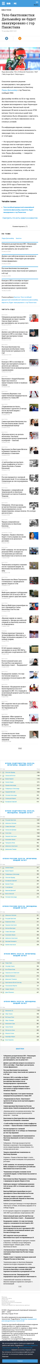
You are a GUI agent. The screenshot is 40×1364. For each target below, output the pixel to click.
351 (38, 877)
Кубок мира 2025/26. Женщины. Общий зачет (20, 1002)
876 (38, 976)
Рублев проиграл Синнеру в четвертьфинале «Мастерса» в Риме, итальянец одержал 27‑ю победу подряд (19, 1206)
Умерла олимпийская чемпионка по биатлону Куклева (16, 1153)
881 (38, 1023)
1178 (38, 779)
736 (38, 982)
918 (38, 972)
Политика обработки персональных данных (16, 1305)
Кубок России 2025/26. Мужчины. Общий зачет (20, 859)
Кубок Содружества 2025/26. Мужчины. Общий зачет (20, 764)
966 (38, 849)
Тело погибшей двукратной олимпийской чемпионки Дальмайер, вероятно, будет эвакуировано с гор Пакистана (20, 299)
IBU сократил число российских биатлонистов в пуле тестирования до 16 (18, 1236)
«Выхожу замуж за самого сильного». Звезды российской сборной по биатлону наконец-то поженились (18, 1198)
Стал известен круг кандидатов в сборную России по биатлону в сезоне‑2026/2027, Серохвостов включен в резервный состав (19, 1269)
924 (38, 798)
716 (38, 989)
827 (38, 1027)
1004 (38, 839)
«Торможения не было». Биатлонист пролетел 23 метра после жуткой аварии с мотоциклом (19, 1101)
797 (38, 979)
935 (38, 795)
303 (38, 935)
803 (38, 1030)
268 (38, 944)
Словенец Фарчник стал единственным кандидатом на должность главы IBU (18, 1095)
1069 (38, 833)
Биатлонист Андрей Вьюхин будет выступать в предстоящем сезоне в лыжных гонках (16, 1088)
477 (38, 867)
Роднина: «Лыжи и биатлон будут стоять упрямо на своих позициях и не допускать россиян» (19, 1159)
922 (38, 1020)
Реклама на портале (8, 1301)
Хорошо (20, 1361)
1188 (38, 775)
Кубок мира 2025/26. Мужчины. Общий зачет (20, 954)
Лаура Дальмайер (8, 238)
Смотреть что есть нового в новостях (20, 218)
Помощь (4, 1297)
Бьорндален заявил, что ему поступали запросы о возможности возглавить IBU (18, 1222)
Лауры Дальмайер (9, 90)
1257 (38, 820)
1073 (38, 830)
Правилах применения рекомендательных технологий (19, 1320)
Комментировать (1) (20, 226)
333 (38, 925)
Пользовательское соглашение (12, 1302)
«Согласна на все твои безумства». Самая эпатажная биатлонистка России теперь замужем (18, 1252)
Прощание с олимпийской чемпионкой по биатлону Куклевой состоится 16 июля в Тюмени (19, 1138)
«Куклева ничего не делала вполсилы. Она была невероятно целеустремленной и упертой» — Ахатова (18, 1113)
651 (38, 1033)
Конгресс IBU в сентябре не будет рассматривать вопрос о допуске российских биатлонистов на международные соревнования (15, 284)
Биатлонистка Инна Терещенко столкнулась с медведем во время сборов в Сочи (20, 1180)
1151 (38, 826)
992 (38, 843)
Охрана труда (6, 1303)
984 (38, 966)
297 (38, 884)
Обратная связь (7, 1298)
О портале (5, 1299)
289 (38, 938)
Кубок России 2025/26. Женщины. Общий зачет (20, 907)
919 (38, 801)
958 (38, 1014)
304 (38, 931)
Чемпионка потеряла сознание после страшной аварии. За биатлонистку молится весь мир (20, 1174)
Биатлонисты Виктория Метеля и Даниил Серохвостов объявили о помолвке (19, 1119)
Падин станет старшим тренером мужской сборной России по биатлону (19, 1258)
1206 (38, 772)
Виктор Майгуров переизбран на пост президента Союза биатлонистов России (18, 1192)
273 (38, 941)
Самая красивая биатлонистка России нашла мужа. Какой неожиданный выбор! (19, 1107)
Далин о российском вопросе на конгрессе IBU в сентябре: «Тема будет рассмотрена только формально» (19, 258)
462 (38, 871)
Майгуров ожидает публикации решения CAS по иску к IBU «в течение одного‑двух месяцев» (18, 1186)
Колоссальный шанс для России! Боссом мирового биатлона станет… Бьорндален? (19, 1217)
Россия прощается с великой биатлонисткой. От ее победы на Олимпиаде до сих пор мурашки (19, 1131)
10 (1, 801)
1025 (38, 792)
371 (38, 922)
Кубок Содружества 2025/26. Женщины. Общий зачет (20, 811)
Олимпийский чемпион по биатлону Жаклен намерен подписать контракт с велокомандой (18, 1282)
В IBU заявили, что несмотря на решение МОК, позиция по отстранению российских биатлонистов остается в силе (19, 1167)
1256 (38, 823)
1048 (38, 788)
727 (38, 985)
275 (38, 893)
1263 (38, 963)
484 (38, 918)
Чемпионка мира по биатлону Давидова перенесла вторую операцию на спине (18, 1263)
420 (38, 874)
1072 (38, 782)
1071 (38, 785)
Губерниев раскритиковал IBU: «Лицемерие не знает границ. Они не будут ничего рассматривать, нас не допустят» (19, 246)
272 (38, 897)
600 (38, 1040)
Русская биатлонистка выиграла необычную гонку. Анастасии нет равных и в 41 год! (19, 270)
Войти (36, 5)
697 (38, 992)
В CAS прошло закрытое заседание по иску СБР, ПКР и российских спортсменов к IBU (19, 1212)
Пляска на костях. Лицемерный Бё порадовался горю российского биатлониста (19, 1275)
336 (38, 880)
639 (38, 1036)
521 (38, 915)
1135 (38, 1010)
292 (38, 887)
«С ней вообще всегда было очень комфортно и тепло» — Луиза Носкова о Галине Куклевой (20, 1124)
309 (38, 928)
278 (38, 890)
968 (38, 846)
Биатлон (6, 10)
